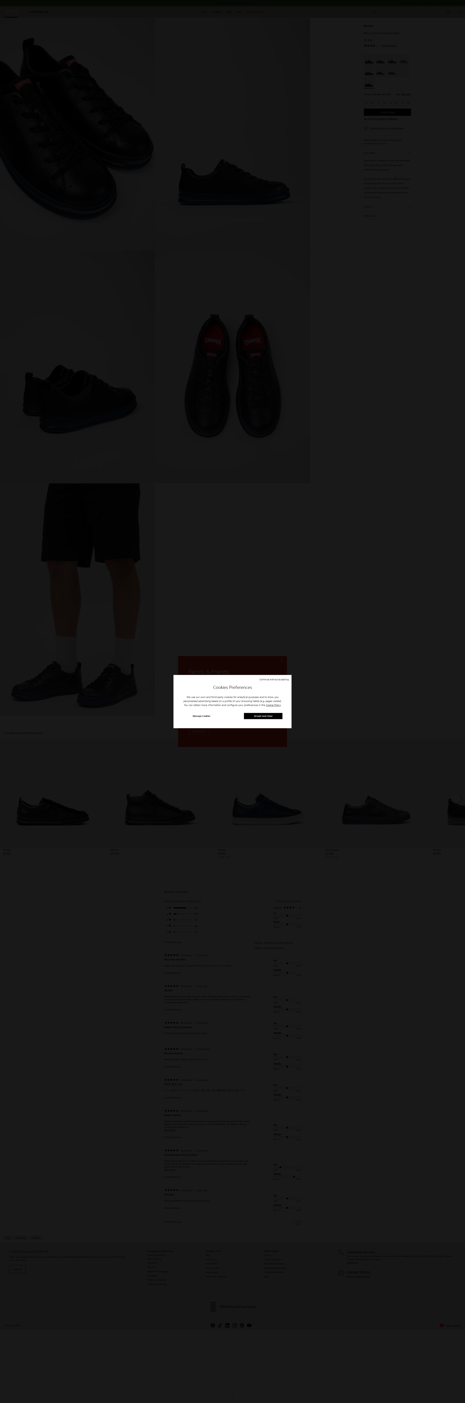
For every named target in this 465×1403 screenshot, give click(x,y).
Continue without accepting (274, 679)
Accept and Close (263, 716)
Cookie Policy (273, 705)
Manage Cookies (201, 716)
